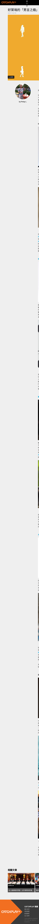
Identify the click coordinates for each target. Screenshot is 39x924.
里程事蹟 (26, 911)
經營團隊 (26, 913)
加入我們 (26, 916)
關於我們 (26, 909)
